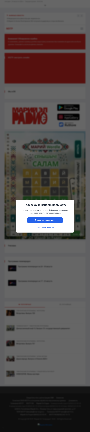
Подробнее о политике (45, 227)
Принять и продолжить (45, 220)
